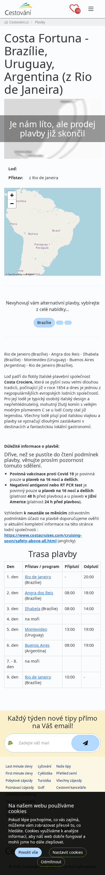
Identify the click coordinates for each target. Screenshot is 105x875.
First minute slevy (19, 773)
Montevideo (36, 629)
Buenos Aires (37, 645)
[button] (12, 195)
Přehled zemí (66, 773)
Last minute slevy (19, 766)
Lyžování (44, 766)
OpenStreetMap (15, 274)
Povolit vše (28, 852)
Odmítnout (51, 861)
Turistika (44, 780)
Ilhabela (32, 608)
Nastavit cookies (68, 852)
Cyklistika (45, 773)
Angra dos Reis (39, 592)
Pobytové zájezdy (19, 780)
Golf (41, 787)
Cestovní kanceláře (71, 787)
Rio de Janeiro (38, 576)
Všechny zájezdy (69, 780)
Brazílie (44, 322)
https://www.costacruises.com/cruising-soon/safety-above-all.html (43, 538)
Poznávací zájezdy (20, 787)
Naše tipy (63, 766)
